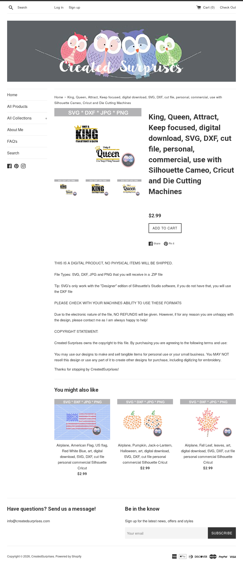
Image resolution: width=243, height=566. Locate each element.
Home (12, 94)
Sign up (74, 7)
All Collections (27, 118)
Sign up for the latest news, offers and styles (159, 520)
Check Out (228, 7)
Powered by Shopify (68, 556)
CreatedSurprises (42, 556)
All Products (17, 106)
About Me (15, 129)
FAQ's (12, 141)
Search (13, 153)
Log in (59, 7)
